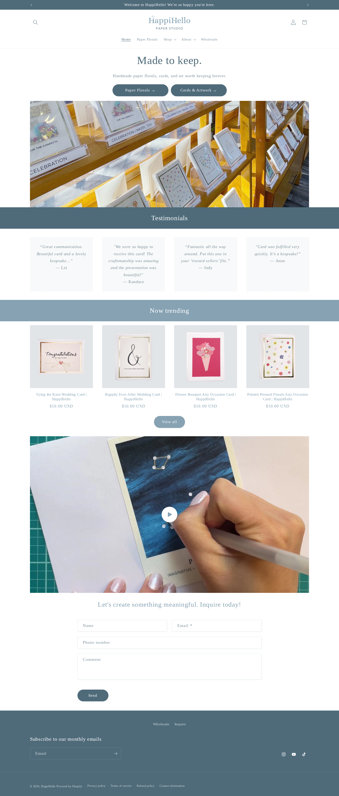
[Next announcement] (308, 5)
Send (92, 695)
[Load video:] (169, 514)
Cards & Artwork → (198, 90)
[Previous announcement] (31, 5)
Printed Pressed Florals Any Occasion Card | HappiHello (277, 396)
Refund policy (146, 785)
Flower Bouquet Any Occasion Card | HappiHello (205, 396)
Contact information (172, 785)
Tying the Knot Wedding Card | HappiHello (61, 396)
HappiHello (48, 786)
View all (169, 422)
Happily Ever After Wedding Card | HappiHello (133, 396)
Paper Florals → (140, 90)
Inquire (180, 724)
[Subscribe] (115, 754)
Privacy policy (96, 785)
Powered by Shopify (69, 786)
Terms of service (121, 785)
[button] (35, 22)
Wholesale (161, 724)
